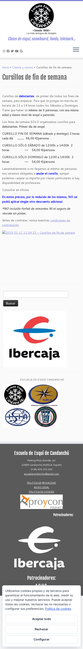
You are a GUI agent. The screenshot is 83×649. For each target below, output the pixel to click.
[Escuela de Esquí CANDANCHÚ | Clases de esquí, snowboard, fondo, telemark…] (41, 19)
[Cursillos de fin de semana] (41, 252)
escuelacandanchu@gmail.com (41, 474)
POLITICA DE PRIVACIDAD (41, 483)
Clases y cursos (22, 67)
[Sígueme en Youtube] (17, 51)
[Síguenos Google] (22, 51)
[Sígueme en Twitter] (13, 51)
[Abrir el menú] (76, 50)
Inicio (5, 67)
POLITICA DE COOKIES (41, 491)
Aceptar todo (41, 619)
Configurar (42, 639)
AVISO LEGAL (41, 487)
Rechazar (41, 629)
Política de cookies (58, 608)
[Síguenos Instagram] (5, 51)
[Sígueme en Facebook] (9, 51)
